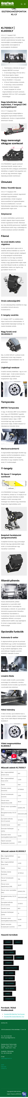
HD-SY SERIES (9, 988)
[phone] (24, 1089)
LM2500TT (8, 963)
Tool (18, 1014)
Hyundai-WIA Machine (10, 1014)
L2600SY (18, 942)
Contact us (4, 1068)
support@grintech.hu (6, 1058)
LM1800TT (19, 957)
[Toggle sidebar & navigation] (25, 4)
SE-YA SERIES (9, 983)
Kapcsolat (3, 1066)
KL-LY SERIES (9, 952)
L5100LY (7, 993)
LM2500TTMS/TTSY (11, 968)
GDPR (2, 1065)
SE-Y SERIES (9, 978)
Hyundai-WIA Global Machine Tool (14, 1016)
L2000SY (8, 942)
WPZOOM (18, 1094)
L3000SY (8, 947)
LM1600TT (8, 957)
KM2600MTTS (9, 999)
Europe (22, 1014)
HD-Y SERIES (9, 973)
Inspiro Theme (10, 1094)
